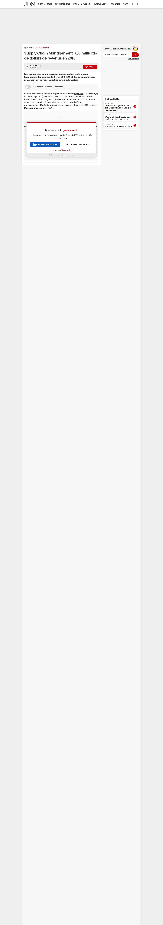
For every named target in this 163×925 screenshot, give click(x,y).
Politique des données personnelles (61, 155)
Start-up (85, 4)
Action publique (62, 4)
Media (76, 4)
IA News (41, 4)
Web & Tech (33, 48)
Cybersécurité (100, 4)
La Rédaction (35, 65)
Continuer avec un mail (79, 144)
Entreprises (45, 48)
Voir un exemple (133, 58)
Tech (49, 4)
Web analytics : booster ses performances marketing (117, 117)
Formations (112, 99)
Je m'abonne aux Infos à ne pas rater (47, 87)
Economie (115, 4)
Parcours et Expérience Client (118, 125)
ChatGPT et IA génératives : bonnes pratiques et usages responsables (118, 107)
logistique (78, 94)
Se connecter (66, 150)
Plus (125, 4)
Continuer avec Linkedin (46, 144)
